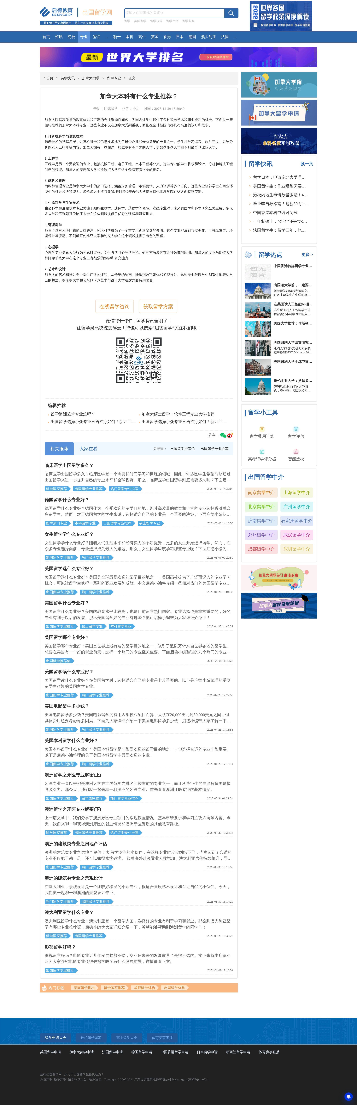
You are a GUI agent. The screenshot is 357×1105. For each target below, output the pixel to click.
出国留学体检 (174, 988)
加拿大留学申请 (81, 1052)
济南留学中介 (261, 520)
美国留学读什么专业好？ (69, 671)
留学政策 (156, 21)
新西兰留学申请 (238, 1052)
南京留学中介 (261, 492)
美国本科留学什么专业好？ (71, 740)
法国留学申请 (112, 1052)
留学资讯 (68, 78)
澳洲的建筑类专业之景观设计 (74, 878)
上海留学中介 (296, 492)
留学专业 (114, 78)
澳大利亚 (208, 37)
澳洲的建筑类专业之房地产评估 (76, 843)
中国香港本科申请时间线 (275, 212)
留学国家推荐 (114, 988)
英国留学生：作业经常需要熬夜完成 (285, 186)
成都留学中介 (261, 548)
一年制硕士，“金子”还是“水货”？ (283, 221)
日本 (180, 37)
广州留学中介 (296, 506)
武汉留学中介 (296, 534)
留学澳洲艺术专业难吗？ (73, 414)
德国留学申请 (141, 1052)
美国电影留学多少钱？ (67, 706)
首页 (46, 37)
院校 (71, 37)
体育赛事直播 (269, 1052)
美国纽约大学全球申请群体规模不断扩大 (305, 361)
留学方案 (188, 21)
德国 (192, 37)
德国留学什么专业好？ (67, 499)
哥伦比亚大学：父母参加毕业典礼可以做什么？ (310, 381)
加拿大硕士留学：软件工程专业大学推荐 (178, 414)
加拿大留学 (91, 78)
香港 (167, 37)
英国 (154, 37)
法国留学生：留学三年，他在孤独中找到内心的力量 (299, 230)
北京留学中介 (261, 506)
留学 (127, 21)
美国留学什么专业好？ (67, 602)
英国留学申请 (50, 1052)
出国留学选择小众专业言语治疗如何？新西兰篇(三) (97, 421)
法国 (225, 37)
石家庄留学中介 (296, 520)
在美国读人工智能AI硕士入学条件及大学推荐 (309, 304)
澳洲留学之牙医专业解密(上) (73, 774)
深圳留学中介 (296, 548)
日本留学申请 (207, 1052)
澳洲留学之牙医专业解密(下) (73, 809)
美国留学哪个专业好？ (67, 637)
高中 (142, 37)
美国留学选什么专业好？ (69, 568)
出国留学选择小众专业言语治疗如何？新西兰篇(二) (187, 421)
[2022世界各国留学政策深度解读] (281, 30)
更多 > (307, 254)
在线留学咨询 (115, 306)
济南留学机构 (84, 988)
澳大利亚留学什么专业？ (69, 912)
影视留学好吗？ (60, 946)
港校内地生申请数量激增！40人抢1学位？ (290, 195)
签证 (96, 37)
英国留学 (140, 21)
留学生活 (172, 21)
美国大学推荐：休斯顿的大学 (296, 323)
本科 (129, 37)
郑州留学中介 (261, 534)
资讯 (59, 37)
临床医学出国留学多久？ (69, 465)
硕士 (117, 37)
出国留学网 (97, 12)
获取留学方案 (158, 306)
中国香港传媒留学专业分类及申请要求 (303, 266)
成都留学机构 (144, 988)
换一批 (307, 164)
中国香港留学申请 (174, 1052)
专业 (84, 37)
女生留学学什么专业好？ (69, 534)
